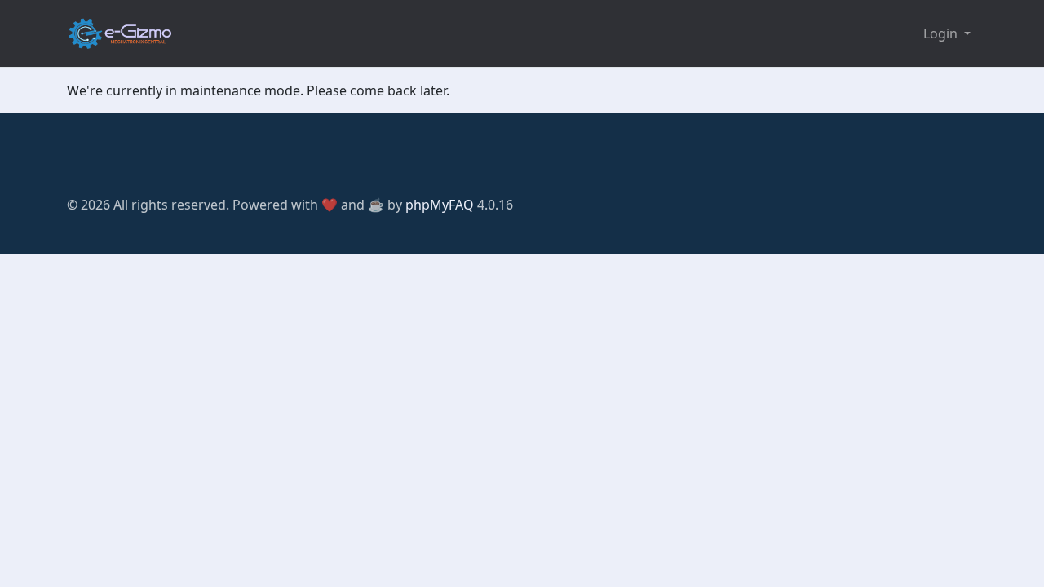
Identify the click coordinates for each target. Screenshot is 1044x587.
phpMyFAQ (439, 205)
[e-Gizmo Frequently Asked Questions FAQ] (120, 33)
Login (942, 33)
